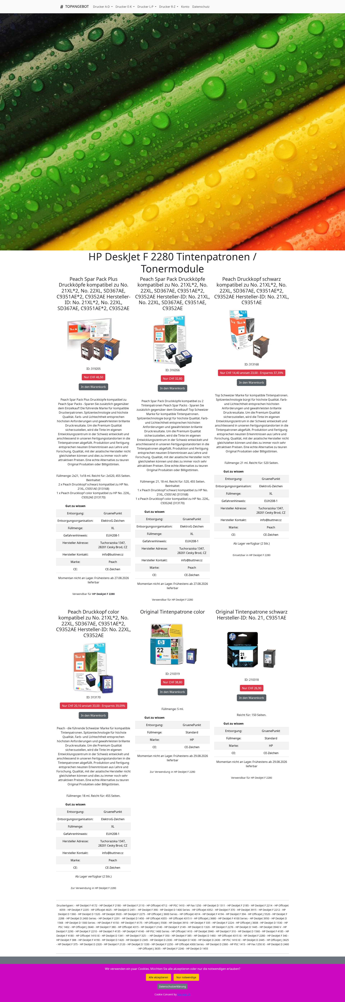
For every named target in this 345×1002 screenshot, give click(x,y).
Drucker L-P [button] (145, 7)
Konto (185, 7)
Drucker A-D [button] (102, 7)
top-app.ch (183, 994)
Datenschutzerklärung (172, 986)
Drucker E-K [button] (124, 7)
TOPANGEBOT (76, 6)
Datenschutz (201, 7)
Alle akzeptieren (158, 977)
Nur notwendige (186, 977)
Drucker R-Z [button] (167, 7)
